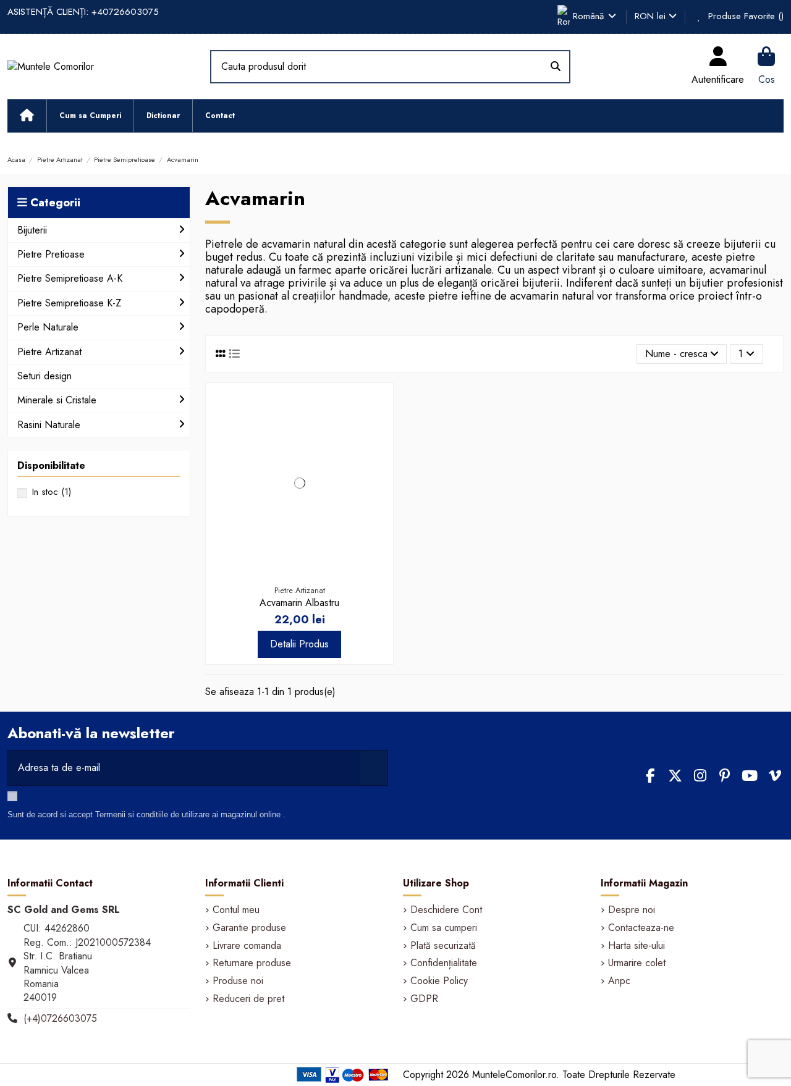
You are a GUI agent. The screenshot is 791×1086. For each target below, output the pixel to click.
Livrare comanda (247, 946)
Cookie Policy (439, 981)
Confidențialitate (443, 963)
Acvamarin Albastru (299, 603)
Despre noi (631, 910)
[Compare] (377, 432)
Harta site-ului (636, 946)
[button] (89, 115)
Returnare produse (252, 963)
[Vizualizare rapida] (377, 455)
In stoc (51, 492)
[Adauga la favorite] (377, 409)
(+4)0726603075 (60, 1018)
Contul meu (236, 910)
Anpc (619, 981)
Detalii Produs (299, 644)
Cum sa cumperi (443, 928)
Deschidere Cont (446, 910)
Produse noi (238, 981)
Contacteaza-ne (641, 928)
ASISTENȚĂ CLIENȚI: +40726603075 (83, 12)
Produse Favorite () (744, 16)
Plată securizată (443, 946)
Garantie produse (249, 928)
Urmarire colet (637, 963)
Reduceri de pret (248, 999)
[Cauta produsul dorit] (555, 66)
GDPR (424, 999)
